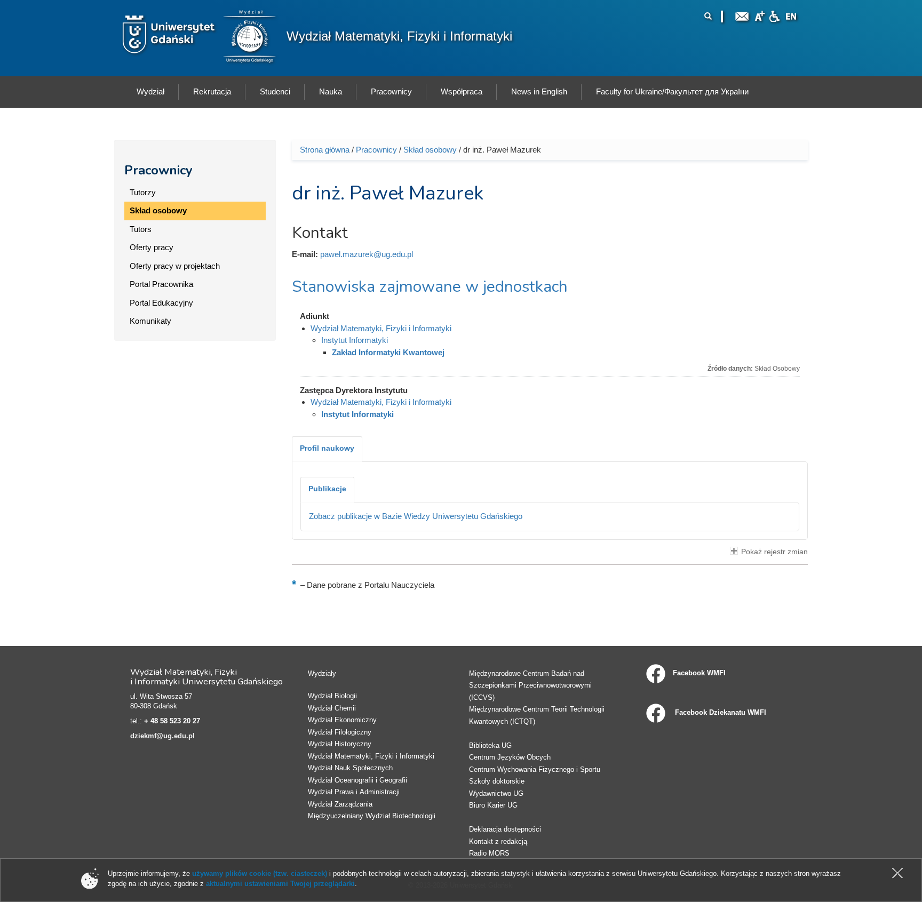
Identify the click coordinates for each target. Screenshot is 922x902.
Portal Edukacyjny (161, 302)
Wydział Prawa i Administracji (354, 792)
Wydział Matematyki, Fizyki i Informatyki (399, 36)
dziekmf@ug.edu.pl (162, 736)
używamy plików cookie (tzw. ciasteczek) (259, 873)
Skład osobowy (158, 210)
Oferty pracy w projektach (175, 265)
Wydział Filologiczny (339, 732)
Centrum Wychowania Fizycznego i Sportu (534, 769)
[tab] (327, 449)
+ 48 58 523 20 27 (172, 721)
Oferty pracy (151, 247)
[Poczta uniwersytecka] (742, 15)
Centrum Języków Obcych (510, 757)
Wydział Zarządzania (340, 804)
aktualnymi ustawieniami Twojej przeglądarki (280, 884)
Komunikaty (150, 320)
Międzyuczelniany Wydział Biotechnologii (371, 816)
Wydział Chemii (332, 708)
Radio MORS (489, 853)
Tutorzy (143, 192)
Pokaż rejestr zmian (774, 552)
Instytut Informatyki (354, 340)
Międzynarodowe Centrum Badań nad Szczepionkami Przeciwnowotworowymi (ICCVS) (530, 685)
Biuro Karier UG (493, 805)
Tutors (141, 229)
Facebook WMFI (699, 673)
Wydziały (322, 673)
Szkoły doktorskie (496, 781)
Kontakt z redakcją (498, 841)
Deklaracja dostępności (505, 829)
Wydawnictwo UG (496, 793)
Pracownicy (158, 170)
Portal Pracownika (161, 284)
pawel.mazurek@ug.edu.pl (366, 254)
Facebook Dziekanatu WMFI (719, 712)
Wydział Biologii (332, 696)
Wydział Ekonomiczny (342, 720)
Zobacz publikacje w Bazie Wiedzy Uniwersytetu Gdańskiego (415, 516)
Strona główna (324, 149)
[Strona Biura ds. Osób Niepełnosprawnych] (774, 15)
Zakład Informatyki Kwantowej (388, 352)
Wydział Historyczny (339, 744)
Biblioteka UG (490, 745)
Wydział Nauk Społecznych (350, 768)
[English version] (791, 15)
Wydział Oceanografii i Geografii (357, 780)
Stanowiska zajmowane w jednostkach (430, 287)
